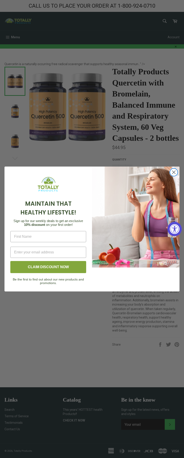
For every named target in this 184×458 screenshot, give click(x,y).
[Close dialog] (174, 172)
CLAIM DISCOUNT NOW (48, 267)
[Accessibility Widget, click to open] (174, 229)
